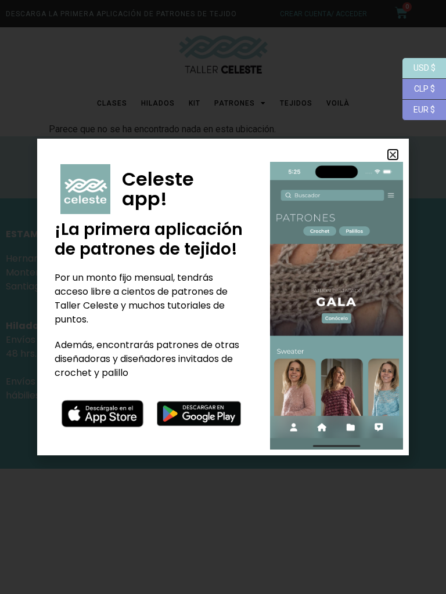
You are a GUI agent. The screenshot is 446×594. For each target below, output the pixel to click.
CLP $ (418, 87)
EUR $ (418, 108)
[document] (223, 297)
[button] (393, 154)
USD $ (419, 67)
